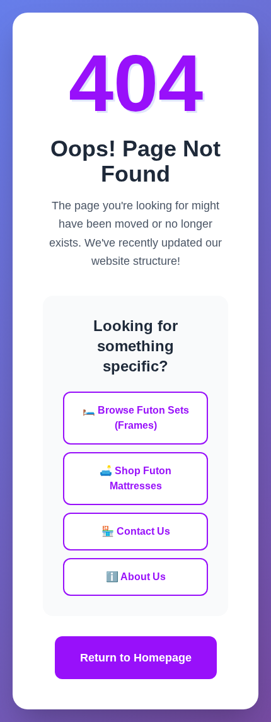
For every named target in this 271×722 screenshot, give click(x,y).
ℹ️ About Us (136, 576)
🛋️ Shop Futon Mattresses (135, 478)
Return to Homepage (136, 657)
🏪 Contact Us (135, 531)
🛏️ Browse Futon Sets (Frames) (136, 418)
